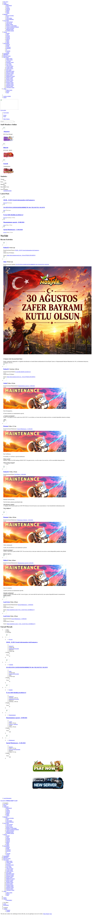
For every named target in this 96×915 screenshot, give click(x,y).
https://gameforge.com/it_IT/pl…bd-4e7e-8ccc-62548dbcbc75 (21, 609)
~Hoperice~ (6, 131)
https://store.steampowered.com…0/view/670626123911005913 (21, 255)
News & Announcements (14, 749)
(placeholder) (9, 900)
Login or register (7, 96)
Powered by (9, 800)
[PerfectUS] (5, 244)
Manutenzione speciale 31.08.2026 (25, 563)
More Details (46, 913)
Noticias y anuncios (13, 724)
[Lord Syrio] (5, 599)
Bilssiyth (5, 147)
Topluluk (11, 664)
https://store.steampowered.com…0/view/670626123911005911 (21, 376)
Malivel (5, 560)
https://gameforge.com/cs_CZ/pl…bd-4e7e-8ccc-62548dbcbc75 (21, 623)
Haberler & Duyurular (14, 648)
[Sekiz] (5, 259)
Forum (4, 115)
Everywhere (3, 110)
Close (50, 913)
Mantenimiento (12, 715)
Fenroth (5, 163)
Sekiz (4, 210)
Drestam (4, 232)
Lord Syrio (6, 602)
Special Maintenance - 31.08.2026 (13, 229)
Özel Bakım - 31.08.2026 (20, 474)
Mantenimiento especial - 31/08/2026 (13, 222)
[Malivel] (5, 557)
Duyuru (10, 639)
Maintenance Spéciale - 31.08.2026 (25, 520)
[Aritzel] (5, 380)
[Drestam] (5, 423)
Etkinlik (11, 689)
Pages (4, 116)
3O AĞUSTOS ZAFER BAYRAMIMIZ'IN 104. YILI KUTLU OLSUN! (24, 207)
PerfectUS (5, 202)
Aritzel (4, 225)
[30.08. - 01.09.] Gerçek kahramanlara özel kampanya (19, 200)
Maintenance (12, 740)
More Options (6, 119)
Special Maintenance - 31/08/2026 (25, 604)
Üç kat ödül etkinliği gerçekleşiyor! (13, 215)
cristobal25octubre (7, 190)
